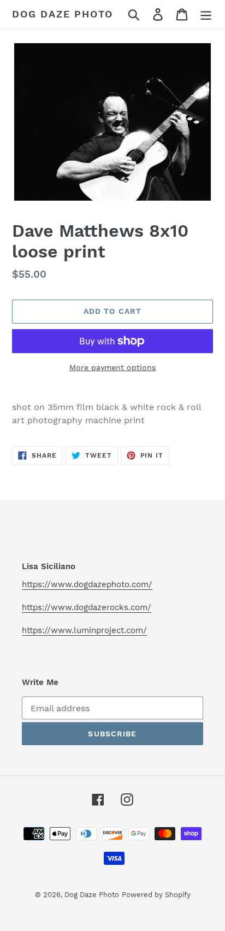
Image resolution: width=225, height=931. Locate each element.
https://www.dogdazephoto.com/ (87, 584)
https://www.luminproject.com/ (84, 630)
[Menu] (206, 14)
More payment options (112, 367)
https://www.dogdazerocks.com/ (86, 607)
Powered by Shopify (156, 895)
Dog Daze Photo (62, 14)
